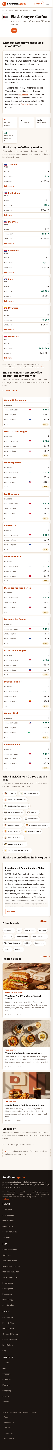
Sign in (39, 4)
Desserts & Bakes (15, 838)
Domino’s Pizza (22, 937)
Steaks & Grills (14, 825)
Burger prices (7, 1283)
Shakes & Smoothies (17, 800)
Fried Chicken (34, 831)
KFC (19, 930)
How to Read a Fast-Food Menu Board (24, 1105)
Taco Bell (42, 930)
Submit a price (8, 1305)
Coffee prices (7, 1289)
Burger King (30, 930)
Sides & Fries (14, 831)
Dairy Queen (39, 943)
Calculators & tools (10, 1261)
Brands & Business (9, 1339)
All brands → (45, 921)
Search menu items (10, 1232)
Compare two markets (11, 1266)
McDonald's (8, 930)
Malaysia (5, 1385)
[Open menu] (48, 3)
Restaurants (13, 10)
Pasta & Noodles (15, 812)
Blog (4, 1351)
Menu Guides (7, 1317)
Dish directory (8, 1221)
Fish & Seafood (31, 793)
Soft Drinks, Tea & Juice (18, 806)
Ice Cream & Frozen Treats (19, 850)
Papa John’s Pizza (39, 937)
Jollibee (27, 943)
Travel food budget (10, 1277)
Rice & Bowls (14, 819)
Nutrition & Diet (8, 1328)
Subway (7, 949)
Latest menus (7, 1226)
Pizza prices (7, 1294)
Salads (34, 812)
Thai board (25, 104)
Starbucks (19, 949)
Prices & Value (8, 1323)
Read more (11, 911)
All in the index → (9, 390)
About (6, 1417)
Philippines (6, 1379)
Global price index (9, 1250)
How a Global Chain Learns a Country (24, 1053)
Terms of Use (9, 1438)
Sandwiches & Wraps (17, 844)
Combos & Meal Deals (39, 825)
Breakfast (33, 819)
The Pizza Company (12, 943)
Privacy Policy (9, 1433)
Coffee (12, 793)
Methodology (7, 1300)
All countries (7, 1210)
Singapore (6, 1374)
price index (23, 94)
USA (4, 1368)
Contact (7, 1428)
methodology (7, 1199)
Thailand (5, 1363)
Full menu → (9, 186)
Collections (6, 1255)
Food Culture (7, 1345)
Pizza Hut (8, 937)
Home (4, 10)
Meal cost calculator (10, 1272)
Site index (6, 1237)
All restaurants (8, 1215)
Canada (5, 1402)
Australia (5, 1396)
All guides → (45, 956)
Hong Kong (6, 1391)
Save (14, 30)
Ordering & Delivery (10, 1334)
